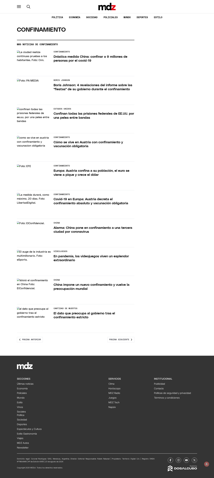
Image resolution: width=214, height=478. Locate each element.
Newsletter (23, 447)
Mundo (127, 17)
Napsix (112, 407)
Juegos (112, 397)
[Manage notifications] (206, 464)
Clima (111, 383)
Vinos (20, 407)
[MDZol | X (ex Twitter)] (194, 460)
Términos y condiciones (167, 397)
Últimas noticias (25, 383)
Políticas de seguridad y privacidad (172, 393)
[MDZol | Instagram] (178, 460)
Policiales (111, 17)
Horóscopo (114, 388)
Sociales (21, 411)
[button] (19, 6)
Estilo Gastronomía (27, 433)
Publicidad (159, 383)
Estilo (158, 17)
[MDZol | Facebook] (170, 460)
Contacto (159, 388)
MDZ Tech (114, 402)
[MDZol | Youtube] (186, 460)
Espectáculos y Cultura (29, 429)
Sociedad (91, 17)
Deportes (142, 17)
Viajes (20, 438)
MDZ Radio (114, 393)
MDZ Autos (23, 443)
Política (57, 17)
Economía (74, 17)
